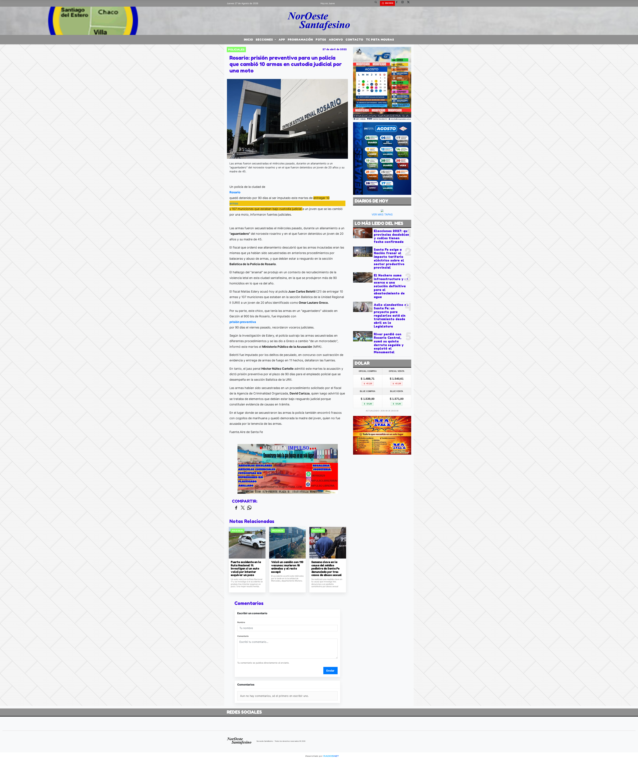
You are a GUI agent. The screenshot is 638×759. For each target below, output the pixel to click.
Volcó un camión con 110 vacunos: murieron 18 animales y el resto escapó (287, 567)
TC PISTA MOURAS (380, 39)
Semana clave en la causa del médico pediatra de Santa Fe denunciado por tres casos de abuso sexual (326, 569)
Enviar (330, 670)
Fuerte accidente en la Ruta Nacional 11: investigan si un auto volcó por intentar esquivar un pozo (246, 569)
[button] (377, 3)
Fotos (321, 39)
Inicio (248, 39)
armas (233, 203)
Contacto (354, 39)
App (282, 39)
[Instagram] (404, 3)
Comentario (243, 636)
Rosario (234, 192)
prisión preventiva (242, 322)
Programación (300, 39)
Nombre (241, 622)
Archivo (336, 39)
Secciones (265, 39)
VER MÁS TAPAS (382, 214)
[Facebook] (398, 3)
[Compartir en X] (242, 508)
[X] (409, 3)
